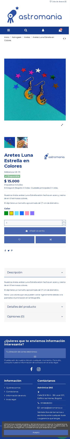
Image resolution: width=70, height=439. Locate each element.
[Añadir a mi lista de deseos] (19, 239)
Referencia (9, 172)
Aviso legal (11, 399)
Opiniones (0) (15, 316)
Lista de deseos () (59, 1)
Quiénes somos (13, 387)
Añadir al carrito (37, 231)
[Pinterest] (12, 250)
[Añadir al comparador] (51, 239)
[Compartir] (5, 250)
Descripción (14, 272)
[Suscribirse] (35, 356)
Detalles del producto (21, 306)
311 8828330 (46, 403)
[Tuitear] (8, 250)
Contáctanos (12, 391)
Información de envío (16, 395)
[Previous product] (64, 38)
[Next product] (65, 38)
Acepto (36, 432)
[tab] (35, 273)
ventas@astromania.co (51, 407)
